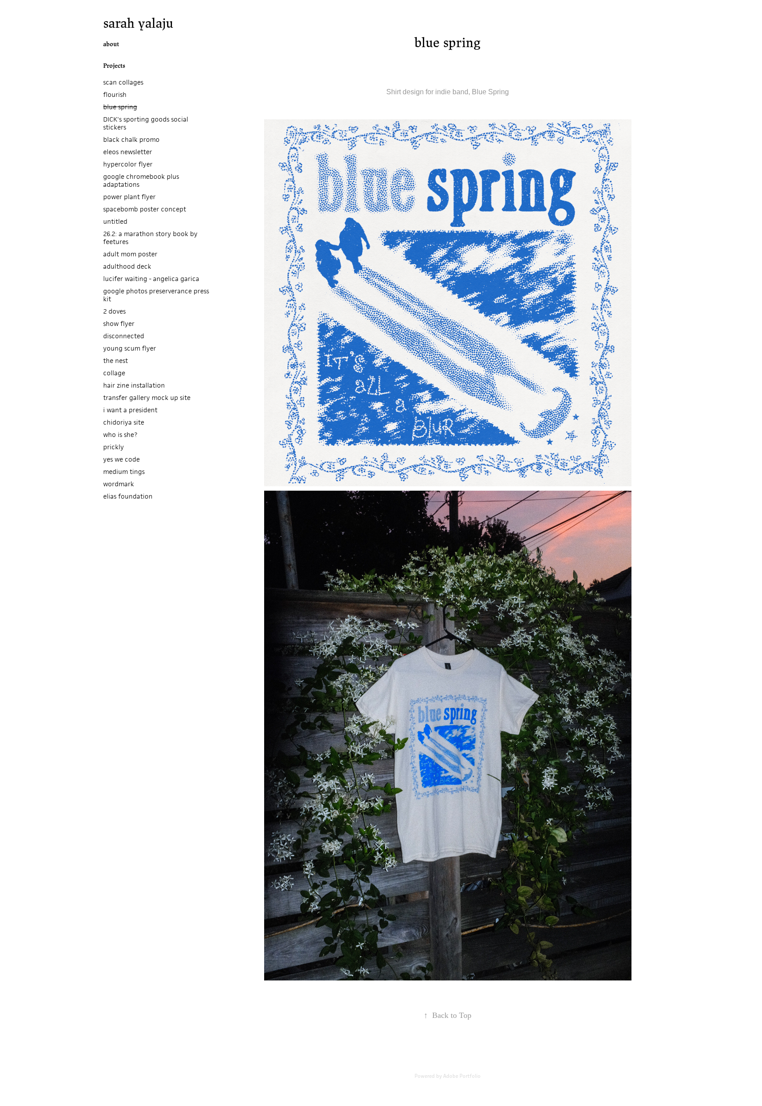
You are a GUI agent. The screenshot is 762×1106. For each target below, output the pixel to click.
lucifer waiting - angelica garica (151, 278)
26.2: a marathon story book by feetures (150, 237)
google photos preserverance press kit (156, 295)
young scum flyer (129, 348)
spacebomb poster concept (144, 209)
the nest (115, 360)
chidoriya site (123, 422)
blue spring (120, 107)
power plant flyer (129, 196)
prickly (113, 447)
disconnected (123, 336)
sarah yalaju (138, 23)
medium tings (124, 471)
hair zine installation (134, 385)
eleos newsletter (127, 152)
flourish (115, 94)
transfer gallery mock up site (146, 397)
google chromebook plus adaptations (141, 180)
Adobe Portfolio (462, 1076)
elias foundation (128, 496)
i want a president (130, 410)
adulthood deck (127, 266)
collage (114, 373)
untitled (115, 221)
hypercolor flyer (128, 164)
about (111, 44)
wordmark (118, 484)
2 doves (114, 311)
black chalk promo (131, 139)
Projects (114, 66)
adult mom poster (130, 254)
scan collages (123, 82)
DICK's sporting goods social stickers (145, 123)
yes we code (121, 459)
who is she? (120, 434)
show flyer (118, 323)
